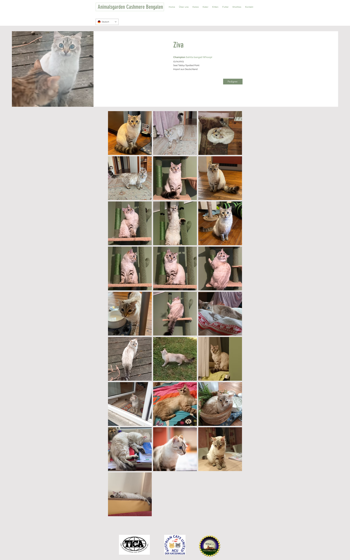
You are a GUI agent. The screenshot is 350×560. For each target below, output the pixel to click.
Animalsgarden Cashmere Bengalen (130, 7)
